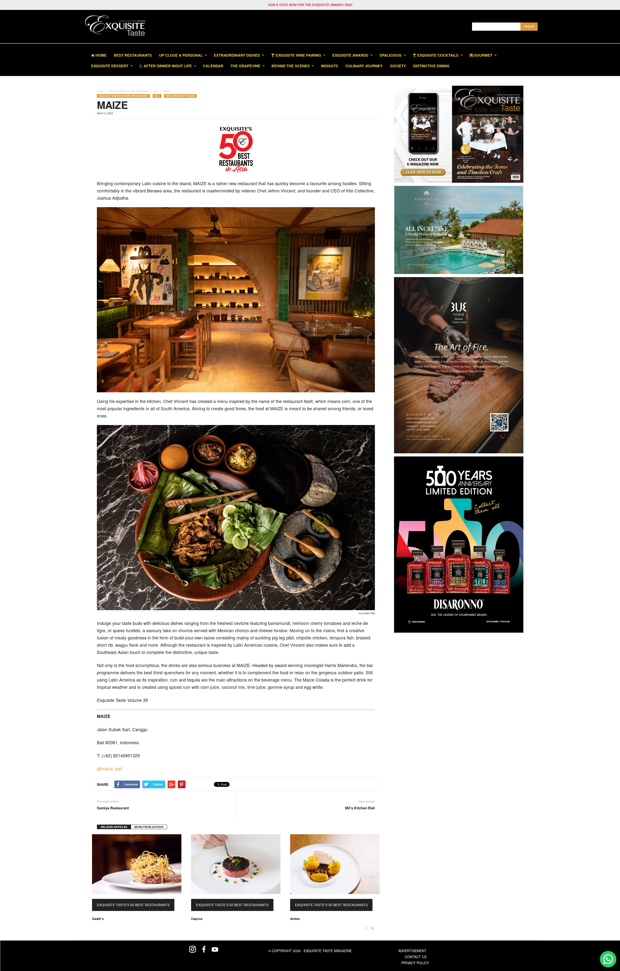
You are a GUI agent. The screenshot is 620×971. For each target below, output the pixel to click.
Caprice (196, 918)
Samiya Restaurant (113, 808)
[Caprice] (235, 864)
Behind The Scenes (290, 65)
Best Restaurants (133, 55)
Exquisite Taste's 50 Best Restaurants (123, 96)
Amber (295, 918)
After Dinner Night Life (167, 65)
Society (398, 65)
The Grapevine (245, 65)
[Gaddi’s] (136, 864)
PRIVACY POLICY (415, 962)
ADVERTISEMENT (412, 950)
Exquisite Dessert (109, 65)
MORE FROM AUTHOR (148, 827)
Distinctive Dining (431, 65)
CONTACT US (415, 956)
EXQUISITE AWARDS (350, 55)
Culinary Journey (364, 65)
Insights (329, 65)
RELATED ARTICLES (114, 827)
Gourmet (482, 55)
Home (100, 55)
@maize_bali (109, 768)
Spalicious (391, 55)
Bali (157, 96)
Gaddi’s (98, 918)
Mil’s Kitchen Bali (360, 808)
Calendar (213, 65)
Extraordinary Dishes (237, 55)
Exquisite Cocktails (437, 55)
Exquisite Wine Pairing (298, 55)
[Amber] (335, 864)
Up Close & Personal (181, 55)
